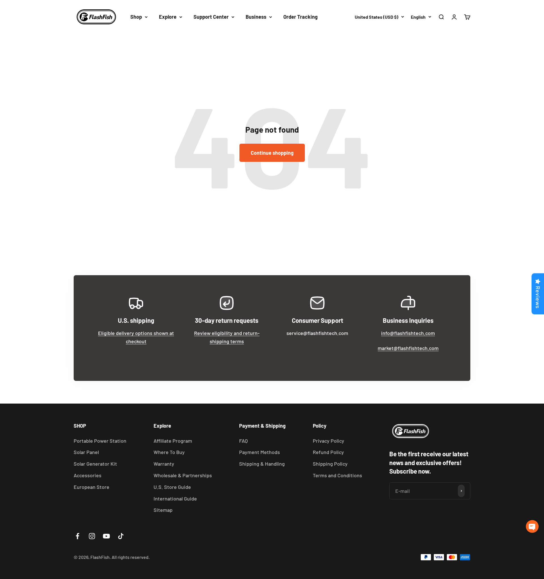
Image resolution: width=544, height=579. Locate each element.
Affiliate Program (173, 441)
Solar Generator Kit (95, 464)
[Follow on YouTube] (106, 536)
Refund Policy (328, 452)
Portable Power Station (100, 441)
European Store (91, 487)
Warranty (164, 464)
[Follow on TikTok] (121, 536)
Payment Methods (259, 452)
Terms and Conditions (337, 475)
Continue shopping (272, 153)
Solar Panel (86, 452)
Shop (136, 17)
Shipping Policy (330, 464)
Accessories (87, 475)
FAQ (243, 441)
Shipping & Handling (262, 464)
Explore (168, 17)
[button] (532, 526)
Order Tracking (300, 17)
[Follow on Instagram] (92, 536)
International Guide (175, 498)
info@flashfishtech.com (408, 333)
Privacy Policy (328, 441)
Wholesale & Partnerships (183, 475)
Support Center (211, 17)
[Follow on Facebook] (77, 536)
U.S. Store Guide (172, 487)
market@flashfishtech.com (408, 348)
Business (256, 17)
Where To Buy (169, 452)
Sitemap (163, 510)
